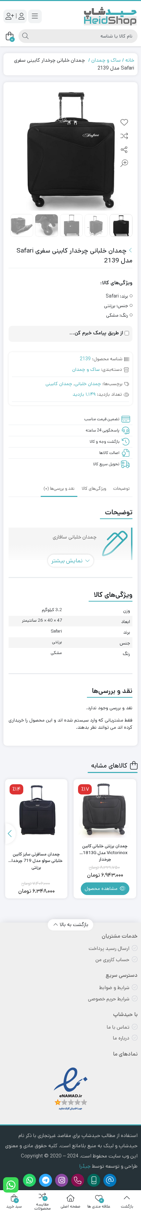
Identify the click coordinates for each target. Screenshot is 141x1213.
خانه (129, 60)
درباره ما (121, 1038)
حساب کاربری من (112, 959)
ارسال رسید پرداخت (109, 948)
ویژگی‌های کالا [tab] (94, 488)
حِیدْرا (85, 1166)
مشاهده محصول (102, 888)
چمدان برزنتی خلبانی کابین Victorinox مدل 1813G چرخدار (105, 849)
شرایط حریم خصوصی (108, 998)
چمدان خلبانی (88, 383)
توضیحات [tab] (121, 488)
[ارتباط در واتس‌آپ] (10, 1185)
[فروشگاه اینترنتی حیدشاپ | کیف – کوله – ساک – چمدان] (110, 16)
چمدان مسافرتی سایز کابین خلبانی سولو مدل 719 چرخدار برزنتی (36, 857)
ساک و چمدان (106, 60)
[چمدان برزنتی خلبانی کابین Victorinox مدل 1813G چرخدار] (105, 810)
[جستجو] (25, 36)
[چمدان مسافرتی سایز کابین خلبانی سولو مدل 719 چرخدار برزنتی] (36, 810)
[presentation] (10, 833)
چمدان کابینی (59, 383)
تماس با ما (118, 1027)
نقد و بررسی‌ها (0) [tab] (59, 488)
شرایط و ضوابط (114, 987)
